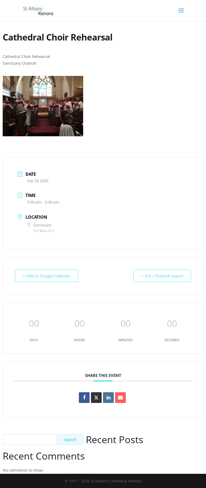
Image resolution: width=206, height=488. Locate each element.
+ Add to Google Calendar (46, 275)
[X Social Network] (96, 397)
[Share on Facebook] (84, 397)
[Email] (120, 397)
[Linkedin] (108, 397)
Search (70, 439)
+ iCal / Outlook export (162, 275)
